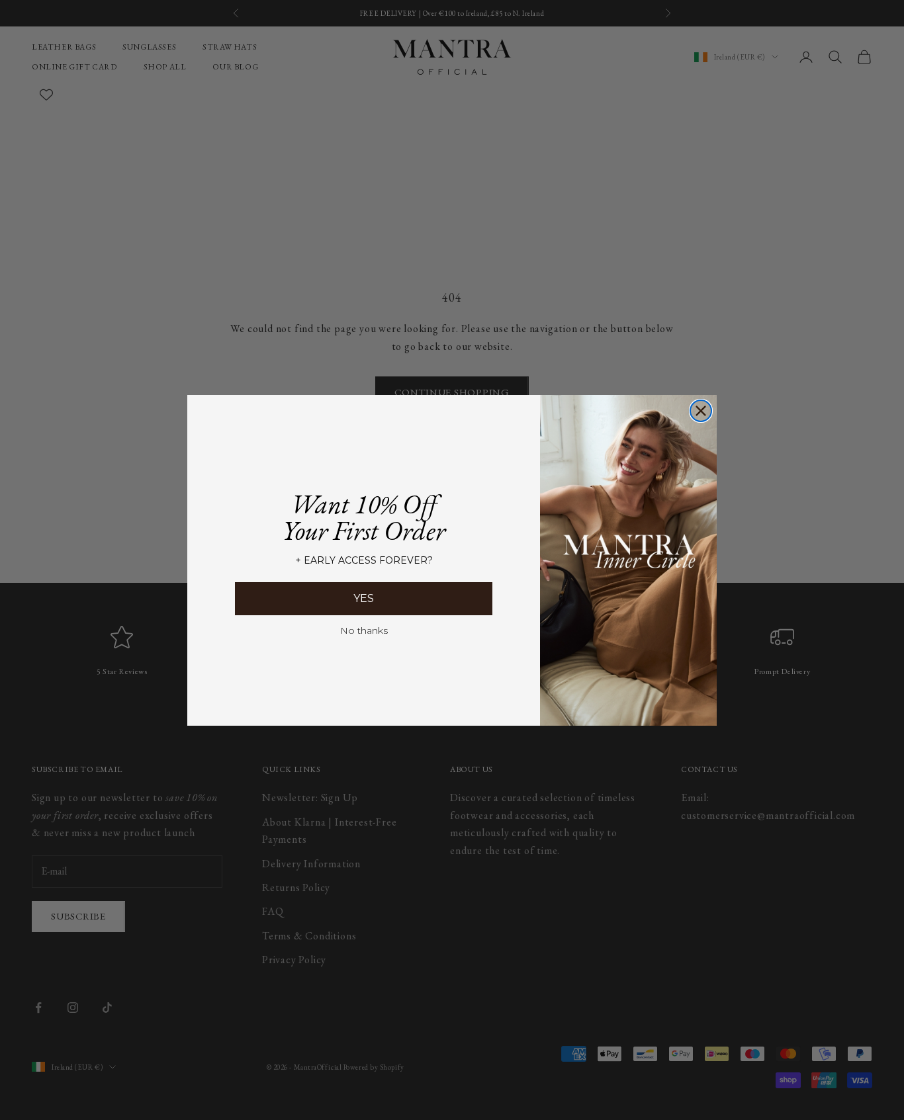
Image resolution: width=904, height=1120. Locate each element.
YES (363, 598)
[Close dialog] (700, 410)
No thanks (364, 630)
